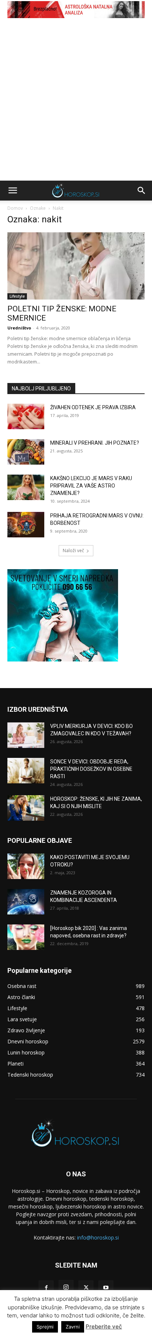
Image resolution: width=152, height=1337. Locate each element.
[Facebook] (46, 1287)
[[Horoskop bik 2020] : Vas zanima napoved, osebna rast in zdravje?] (25, 937)
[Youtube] (106, 1287)
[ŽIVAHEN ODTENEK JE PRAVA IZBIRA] (25, 416)
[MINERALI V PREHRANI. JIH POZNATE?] (25, 452)
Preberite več (104, 1326)
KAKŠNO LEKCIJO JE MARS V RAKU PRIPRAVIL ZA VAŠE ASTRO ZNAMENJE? (91, 485)
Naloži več (73, 550)
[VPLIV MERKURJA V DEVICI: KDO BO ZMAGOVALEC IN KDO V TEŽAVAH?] (25, 735)
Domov (15, 208)
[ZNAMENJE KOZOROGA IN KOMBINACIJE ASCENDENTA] (25, 901)
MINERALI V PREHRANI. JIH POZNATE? (94, 443)
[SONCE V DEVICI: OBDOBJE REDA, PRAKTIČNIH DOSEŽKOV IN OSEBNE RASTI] (25, 770)
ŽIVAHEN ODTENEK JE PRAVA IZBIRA (93, 407)
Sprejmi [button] (45, 1327)
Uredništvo (19, 328)
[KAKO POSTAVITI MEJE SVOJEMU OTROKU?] (25, 866)
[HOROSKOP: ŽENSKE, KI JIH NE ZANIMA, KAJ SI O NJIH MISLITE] (25, 808)
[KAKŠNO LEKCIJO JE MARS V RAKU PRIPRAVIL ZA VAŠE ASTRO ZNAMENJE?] (25, 487)
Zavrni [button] (73, 1327)
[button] (12, 191)
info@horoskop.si (98, 1237)
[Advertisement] (76, 101)
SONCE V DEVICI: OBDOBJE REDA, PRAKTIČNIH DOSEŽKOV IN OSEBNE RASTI (91, 769)
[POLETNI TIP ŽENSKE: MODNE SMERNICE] (76, 266)
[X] (86, 1287)
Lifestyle (17, 296)
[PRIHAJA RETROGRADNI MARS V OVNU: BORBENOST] (25, 524)
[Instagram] (66, 1287)
